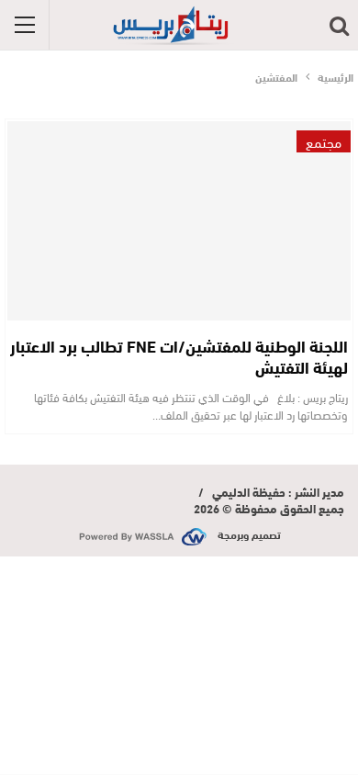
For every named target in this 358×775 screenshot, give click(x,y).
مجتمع (323, 141)
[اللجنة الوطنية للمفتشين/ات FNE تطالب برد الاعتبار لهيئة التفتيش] (179, 220)
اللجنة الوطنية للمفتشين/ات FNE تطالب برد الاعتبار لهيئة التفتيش (179, 356)
